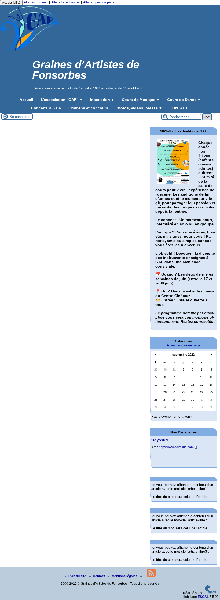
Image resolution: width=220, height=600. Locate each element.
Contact (99, 576)
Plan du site (77, 576)
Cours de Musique (141, 99)
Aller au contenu (36, 2)
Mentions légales (125, 576)
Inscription (102, 99)
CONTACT (179, 108)
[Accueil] (30, 52)
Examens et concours (88, 108)
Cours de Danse (184, 99)
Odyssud (159, 440)
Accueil (26, 99)
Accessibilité (11, 3)
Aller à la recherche (65, 2)
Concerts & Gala (46, 108)
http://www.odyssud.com (176, 447)
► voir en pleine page (183, 345)
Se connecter (20, 117)
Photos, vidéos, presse (139, 108)
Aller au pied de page (99, 2)
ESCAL (203, 597)
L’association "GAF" (62, 99)
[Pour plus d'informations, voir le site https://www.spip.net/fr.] (210, 593)
